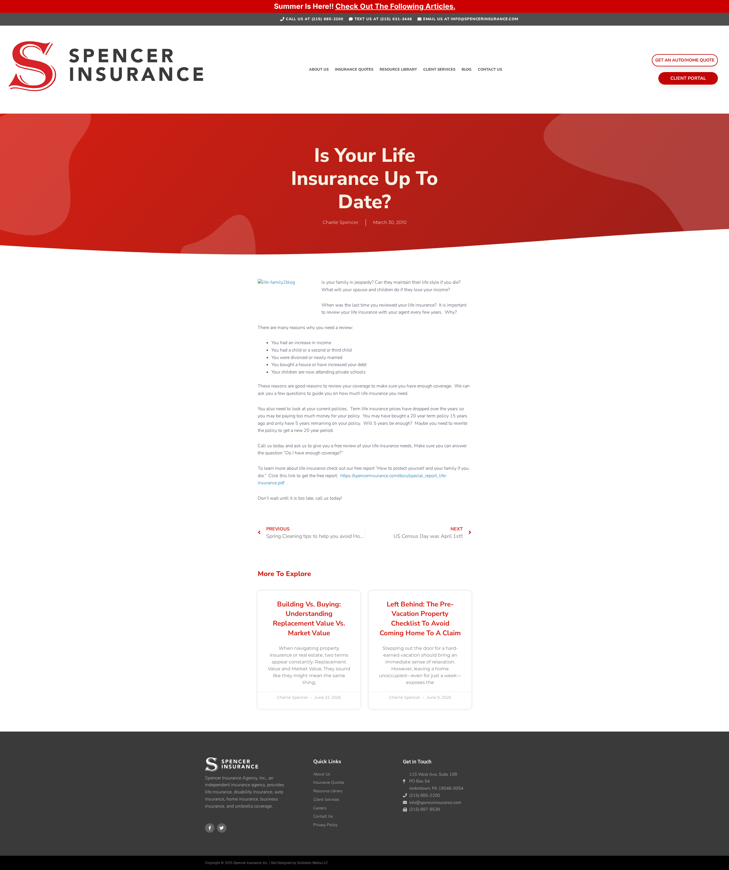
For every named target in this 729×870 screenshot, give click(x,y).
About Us (319, 69)
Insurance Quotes (354, 69)
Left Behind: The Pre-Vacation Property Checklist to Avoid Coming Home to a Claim (420, 619)
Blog (467, 69)
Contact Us (490, 69)
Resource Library (398, 69)
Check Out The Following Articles (394, 6)
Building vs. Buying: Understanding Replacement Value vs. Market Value (309, 619)
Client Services (439, 69)
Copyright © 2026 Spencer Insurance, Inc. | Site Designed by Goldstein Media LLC (266, 863)
